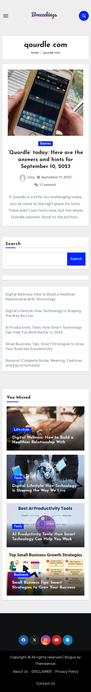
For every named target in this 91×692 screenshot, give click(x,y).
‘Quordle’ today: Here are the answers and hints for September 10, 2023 (45, 159)
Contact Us (45, 683)
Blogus (70, 657)
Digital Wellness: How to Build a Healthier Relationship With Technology (42, 442)
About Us (20, 671)
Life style (21, 430)
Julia (31, 177)
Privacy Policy (66, 671)
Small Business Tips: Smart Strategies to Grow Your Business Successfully (43, 587)
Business (21, 575)
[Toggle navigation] (5, 16)
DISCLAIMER (42, 671)
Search (13, 244)
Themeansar (45, 664)
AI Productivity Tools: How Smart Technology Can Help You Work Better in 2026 (43, 539)
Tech (18, 478)
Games (45, 143)
